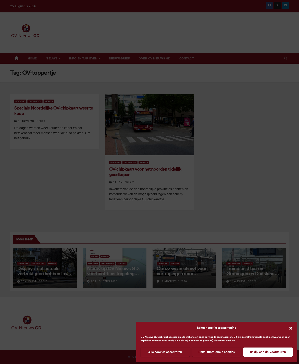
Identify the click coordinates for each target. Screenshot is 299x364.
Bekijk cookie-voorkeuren (268, 352)
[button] (291, 328)
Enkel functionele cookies (217, 352)
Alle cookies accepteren (165, 352)
